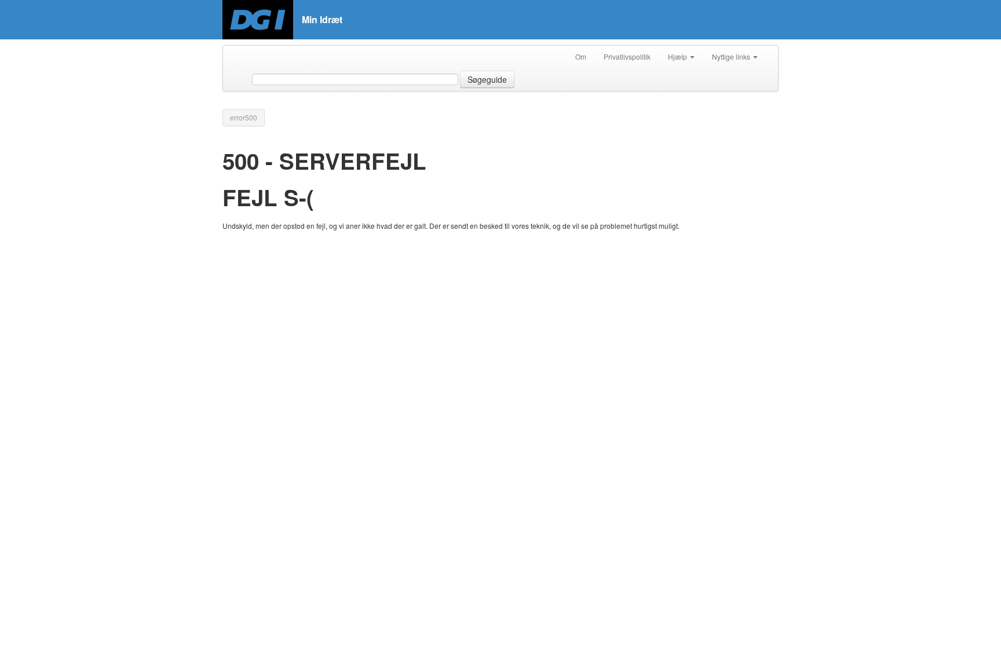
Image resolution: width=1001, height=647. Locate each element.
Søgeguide (487, 79)
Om (580, 56)
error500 (243, 117)
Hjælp (678, 56)
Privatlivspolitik (627, 56)
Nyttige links (732, 56)
